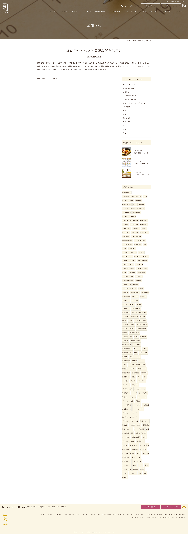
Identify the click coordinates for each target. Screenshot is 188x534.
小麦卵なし (136, 228)
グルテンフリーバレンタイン (130, 413)
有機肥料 (124, 333)
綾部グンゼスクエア (141, 433)
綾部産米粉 (143, 449)
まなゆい (124, 445)
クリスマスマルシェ (139, 389)
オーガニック (133, 473)
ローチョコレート (127, 256)
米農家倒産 (143, 337)
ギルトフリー (126, 232)
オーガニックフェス (142, 325)
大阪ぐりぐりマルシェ (128, 305)
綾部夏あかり (140, 441)
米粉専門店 (138, 200)
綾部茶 (138, 453)
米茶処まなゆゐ (137, 461)
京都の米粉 (135, 297)
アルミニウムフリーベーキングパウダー (133, 208)
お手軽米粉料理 (126, 212)
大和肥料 (134, 361)
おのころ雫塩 (126, 236)
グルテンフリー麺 (134, 333)
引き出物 (124, 473)
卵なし (135, 204)
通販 (124, 129)
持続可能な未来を (135, 341)
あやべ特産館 (126, 437)
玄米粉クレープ (136, 457)
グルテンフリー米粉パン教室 (130, 421)
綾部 (145, 473)
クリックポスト (144, 232)
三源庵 (124, 248)
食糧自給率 (125, 341)
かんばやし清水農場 (127, 433)
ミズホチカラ (134, 224)
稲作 (145, 377)
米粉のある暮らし (127, 349)
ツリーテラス (136, 345)
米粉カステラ (137, 244)
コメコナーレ (126, 301)
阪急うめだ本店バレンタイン (130, 417)
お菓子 (135, 465)
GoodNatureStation (135, 425)
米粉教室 (124, 357)
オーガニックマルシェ (128, 329)
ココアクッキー (126, 228)
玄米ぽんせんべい (127, 353)
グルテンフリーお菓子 (140, 321)
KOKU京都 (138, 280)
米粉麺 (142, 469)
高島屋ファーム (142, 369)
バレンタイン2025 (138, 409)
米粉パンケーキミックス (129, 397)
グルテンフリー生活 (127, 401)
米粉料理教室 (143, 220)
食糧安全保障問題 (127, 240)
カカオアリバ (141, 381)
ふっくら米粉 (136, 405)
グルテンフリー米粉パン (129, 216)
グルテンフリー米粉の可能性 (130, 317)
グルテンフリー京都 (127, 276)
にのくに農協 (126, 313)
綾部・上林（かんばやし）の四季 (134, 103)
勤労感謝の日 (126, 377)
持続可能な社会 (135, 292)
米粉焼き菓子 (126, 393)
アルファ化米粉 (126, 405)
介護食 (130, 321)
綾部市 (144, 437)
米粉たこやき (139, 276)
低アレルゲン (127, 118)
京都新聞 (140, 288)
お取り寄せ (135, 232)
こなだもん (125, 224)
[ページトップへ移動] (184, 507)
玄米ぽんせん (132, 248)
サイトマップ (180, 517)
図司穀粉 (139, 305)
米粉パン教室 (143, 353)
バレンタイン (126, 385)
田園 (147, 429)
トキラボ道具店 (143, 393)
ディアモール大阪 (127, 389)
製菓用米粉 (135, 449)
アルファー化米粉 (127, 244)
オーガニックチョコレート (141, 256)
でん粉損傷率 (141, 272)
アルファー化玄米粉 (139, 240)
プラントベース (142, 397)
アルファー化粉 (126, 469)
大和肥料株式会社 (141, 329)
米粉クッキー (143, 224)
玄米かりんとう (134, 445)
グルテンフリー (126, 465)
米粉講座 (124, 477)
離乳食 (124, 321)
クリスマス (135, 385)
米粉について (127, 110)
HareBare (141, 361)
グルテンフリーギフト (128, 325)
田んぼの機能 (145, 292)
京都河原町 (146, 425)
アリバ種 (133, 381)
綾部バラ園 (146, 453)
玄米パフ (142, 317)
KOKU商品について (129, 96)
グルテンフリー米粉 (127, 200)
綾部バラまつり (126, 461)
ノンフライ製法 (144, 445)
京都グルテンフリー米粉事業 (130, 220)
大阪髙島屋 (146, 405)
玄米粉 (147, 465)
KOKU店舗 (126, 107)
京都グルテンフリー (127, 264)
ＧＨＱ (139, 377)
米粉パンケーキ (126, 204)
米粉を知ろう (126, 309)
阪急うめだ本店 (126, 345)
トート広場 (135, 301)
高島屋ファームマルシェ (129, 369)
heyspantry (137, 349)
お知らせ (126, 92)
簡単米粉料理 (136, 212)
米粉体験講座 (126, 361)
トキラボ (134, 393)
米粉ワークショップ (135, 357)
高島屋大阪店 (126, 373)
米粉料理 (141, 204)
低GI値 (124, 272)
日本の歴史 (125, 381)
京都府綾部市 (126, 297)
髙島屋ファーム (126, 409)
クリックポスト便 (136, 236)
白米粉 (124, 365)
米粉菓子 (138, 401)
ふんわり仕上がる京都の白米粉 (136, 365)
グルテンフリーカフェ (128, 441)
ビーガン (141, 252)
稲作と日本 (125, 292)
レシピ (125, 114)
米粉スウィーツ (126, 284)
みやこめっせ (139, 264)
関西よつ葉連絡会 (142, 260)
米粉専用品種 (132, 272)
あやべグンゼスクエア (128, 453)
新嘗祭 (134, 377)
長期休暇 (135, 284)
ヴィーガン (127, 122)
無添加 (125, 125)
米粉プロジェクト (127, 429)
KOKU (135, 353)
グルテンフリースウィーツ (129, 252)
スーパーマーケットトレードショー (131, 196)
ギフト (141, 465)
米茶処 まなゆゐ (128, 88)
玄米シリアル (126, 449)
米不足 (136, 337)
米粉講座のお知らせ (129, 99)
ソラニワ (145, 349)
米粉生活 (124, 425)
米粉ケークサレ (144, 421)
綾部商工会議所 (136, 437)
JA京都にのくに (136, 309)
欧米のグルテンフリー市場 (139, 313)
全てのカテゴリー (129, 84)
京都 (140, 473)
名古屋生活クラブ (127, 337)
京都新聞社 (144, 373)
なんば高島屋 (135, 373)
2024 (145, 196)
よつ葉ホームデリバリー (129, 260)
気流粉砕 (135, 469)
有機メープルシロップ (128, 268)
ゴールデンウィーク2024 (129, 288)
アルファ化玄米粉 (139, 429)
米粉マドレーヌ (126, 192)
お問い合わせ (150, 6)
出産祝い (143, 228)
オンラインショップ (170, 6)
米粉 (124, 133)
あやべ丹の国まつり (127, 280)
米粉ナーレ (143, 297)
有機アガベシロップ (142, 268)
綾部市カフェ (126, 457)
